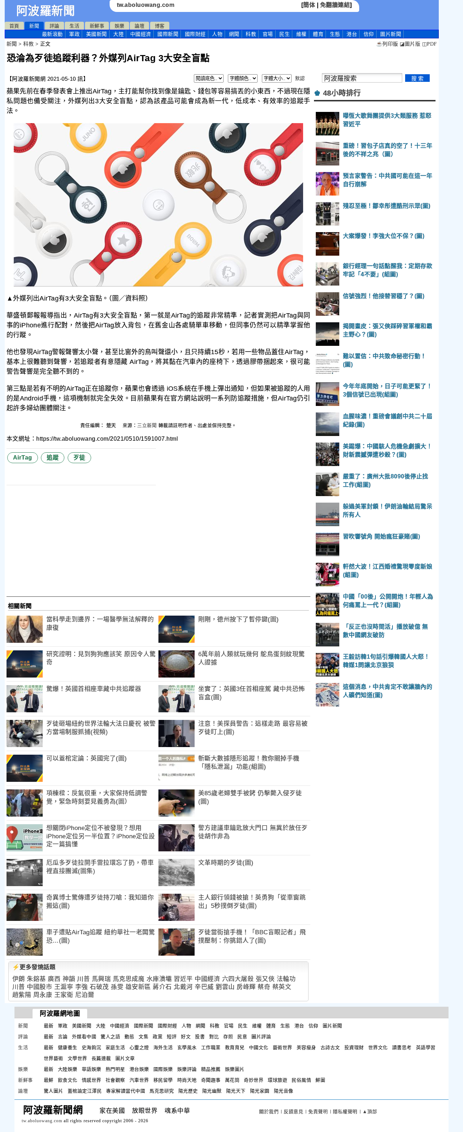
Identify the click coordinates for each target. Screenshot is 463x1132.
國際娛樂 (163, 1069)
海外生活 (163, 1047)
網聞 (234, 34)
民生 (284, 34)
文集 (143, 1036)
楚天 (112, 425)
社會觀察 (115, 1080)
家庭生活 (115, 1047)
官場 (268, 34)
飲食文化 (67, 1080)
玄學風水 (187, 1047)
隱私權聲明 (345, 1111)
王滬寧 (63, 987)
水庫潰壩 (159, 979)
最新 (52, 34)
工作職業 (211, 1047)
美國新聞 (96, 34)
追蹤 (53, 457)
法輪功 (286, 979)
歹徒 (79, 457)
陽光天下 (236, 1091)
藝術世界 (282, 1047)
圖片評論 (261, 1036)
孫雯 (117, 987)
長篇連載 (101, 1058)
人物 (217, 34)
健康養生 (67, 1047)
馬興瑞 (101, 979)
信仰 (369, 34)
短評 (172, 1036)
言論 (63, 1036)
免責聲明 (318, 1111)
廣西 (54, 979)
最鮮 (49, 1080)
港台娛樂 (139, 1069)
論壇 (139, 26)
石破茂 (99, 987)
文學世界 (77, 1058)
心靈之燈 (139, 1047)
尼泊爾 (84, 994)
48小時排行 (342, 93)
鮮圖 (320, 1080)
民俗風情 (301, 1080)
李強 (81, 987)
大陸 (118, 34)
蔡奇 (264, 987)
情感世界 (91, 1080)
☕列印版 (387, 44)
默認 (300, 78)
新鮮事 (97, 26)
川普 (83, 979)
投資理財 (354, 1047)
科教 (251, 34)
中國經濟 (140, 34)
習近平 (183, 979)
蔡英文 (282, 987)
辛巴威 (204, 987)
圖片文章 (125, 1058)
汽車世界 (139, 1080)
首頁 (14, 26)
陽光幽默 (212, 1091)
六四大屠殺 (238, 979)
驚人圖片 (53, 1091)
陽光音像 (283, 1091)
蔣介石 (162, 987)
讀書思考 (402, 1047)
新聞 (34, 26)
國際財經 (195, 34)
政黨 (157, 1036)
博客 (160, 26)
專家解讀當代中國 (125, 1091)
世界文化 (378, 1047)
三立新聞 (147, 425)
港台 (352, 34)
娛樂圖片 (235, 1069)
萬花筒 (232, 1080)
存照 (228, 1036)
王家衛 (63, 994)
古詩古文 (330, 1047)
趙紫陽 (21, 994)
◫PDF (429, 44)
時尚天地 (187, 1080)
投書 (200, 1036)
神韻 (69, 979)
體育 (318, 34)
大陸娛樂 (67, 1069)
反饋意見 (293, 1111)
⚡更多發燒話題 (34, 967)
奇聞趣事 (211, 1080)
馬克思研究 (161, 1091)
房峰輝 (246, 987)
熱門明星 (115, 1069)
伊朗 (18, 979)
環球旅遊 (277, 1080)
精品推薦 (211, 1069)
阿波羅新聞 (45, 10)
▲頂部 (369, 1111)
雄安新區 (138, 987)
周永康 (42, 994)
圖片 (390, 34)
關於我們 (269, 1111)
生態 (335, 34)
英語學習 (426, 1047)
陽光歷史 (188, 1091)
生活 (74, 26)
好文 (186, 1036)
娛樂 (119, 26)
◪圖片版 (410, 44)
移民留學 (163, 1080)
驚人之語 (110, 1036)
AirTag (22, 457)
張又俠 (265, 979)
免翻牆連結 (335, 5)
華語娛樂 (91, 1069)
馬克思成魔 (129, 979)
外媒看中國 (84, 1036)
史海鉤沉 (91, 1047)
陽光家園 (259, 1091)
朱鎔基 (36, 979)
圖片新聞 (332, 1025)
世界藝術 (53, 1058)
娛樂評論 (187, 1069)
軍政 (74, 34)
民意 (242, 1036)
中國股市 (39, 987)
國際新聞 (167, 34)
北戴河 (183, 987)
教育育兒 (235, 1047)
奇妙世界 (253, 1080)
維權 (301, 34)
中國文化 (258, 1047)
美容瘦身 (306, 1047)
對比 (214, 1036)
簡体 (309, 5)
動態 (129, 1036)
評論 (54, 26)
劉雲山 (225, 987)
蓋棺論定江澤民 (85, 1091)
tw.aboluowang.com (146, 5)
